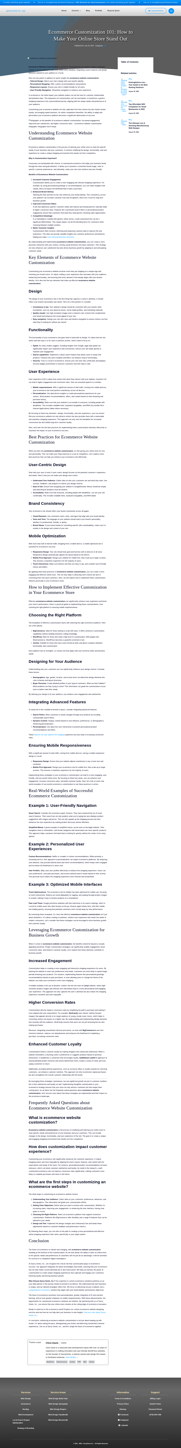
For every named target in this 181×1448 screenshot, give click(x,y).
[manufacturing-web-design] (124, 119)
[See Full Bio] (77, 1357)
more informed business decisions (60, 237)
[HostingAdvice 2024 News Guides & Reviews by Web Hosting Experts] (124, 79)
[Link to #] (171, 11)
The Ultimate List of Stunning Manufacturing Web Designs (139, 125)
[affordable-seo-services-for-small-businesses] (124, 101)
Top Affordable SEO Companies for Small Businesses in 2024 (137, 106)
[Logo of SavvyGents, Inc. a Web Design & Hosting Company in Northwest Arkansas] (15, 11)
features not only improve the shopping (49, 735)
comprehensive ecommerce (39, 1290)
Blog (105, 46)
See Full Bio (71, 1357)
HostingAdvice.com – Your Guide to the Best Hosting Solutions (138, 84)
